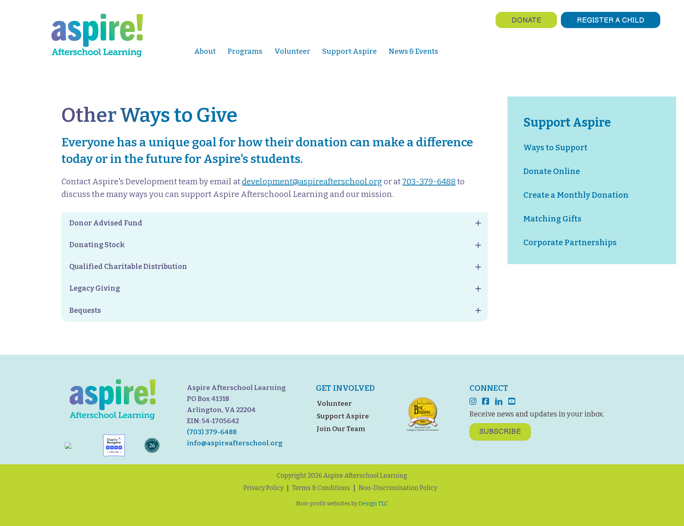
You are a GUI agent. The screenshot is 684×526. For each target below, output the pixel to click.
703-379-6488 (429, 181)
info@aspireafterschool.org (235, 443)
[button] (274, 223)
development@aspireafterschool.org (312, 181)
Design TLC (373, 503)
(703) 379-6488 (212, 432)
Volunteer (334, 403)
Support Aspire (343, 416)
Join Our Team (341, 429)
